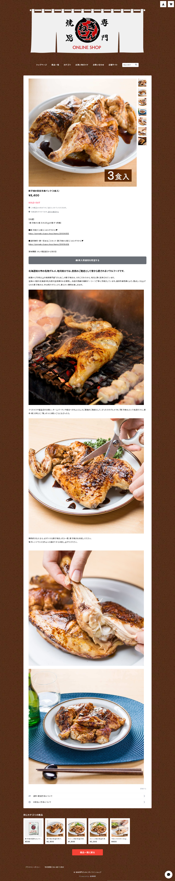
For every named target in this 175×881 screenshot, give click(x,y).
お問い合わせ (98, 65)
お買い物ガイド (81, 65)
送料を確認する (53, 212)
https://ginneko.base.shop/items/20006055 (49, 234)
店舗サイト (113, 65)
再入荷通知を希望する (88, 260)
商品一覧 (55, 65)
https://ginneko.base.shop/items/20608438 (49, 244)
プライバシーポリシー (33, 867)
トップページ (41, 65)
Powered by (84, 876)
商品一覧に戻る (87, 852)
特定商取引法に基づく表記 (54, 867)
